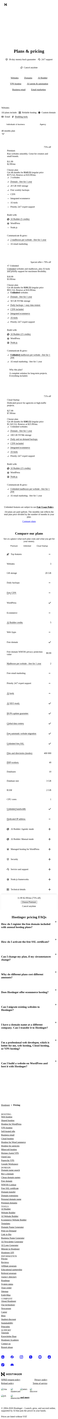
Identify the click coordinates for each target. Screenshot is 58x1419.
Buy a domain (7, 1174)
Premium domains (9, 1203)
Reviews (5, 1262)
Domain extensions (9, 1195)
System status (7, 1284)
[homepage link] (6, 5)
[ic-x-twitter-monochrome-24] (30, 1357)
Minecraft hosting (9, 1149)
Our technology (8, 1305)
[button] (29, 925)
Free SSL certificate (10, 1188)
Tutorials (5, 1333)
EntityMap (6, 1295)
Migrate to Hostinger (10, 1249)
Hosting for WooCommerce (13, 1142)
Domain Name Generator (12, 1227)
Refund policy (7, 1383)
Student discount (8, 1319)
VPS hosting (6, 1128)
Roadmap (5, 1280)
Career (4, 1312)
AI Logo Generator (9, 1245)
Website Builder (8, 1212)
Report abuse (7, 1347)
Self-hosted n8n (8, 1131)
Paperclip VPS (7, 1160)
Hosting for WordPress (11, 1124)
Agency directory (9, 1277)
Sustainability (7, 1323)
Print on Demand (8, 1231)
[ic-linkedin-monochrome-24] (3, 1357)
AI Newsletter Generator (12, 1241)
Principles (5, 1326)
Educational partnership (11, 1269)
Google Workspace (9, 1164)
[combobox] (29, 133)
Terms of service (40, 1383)
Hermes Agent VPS (10, 1153)
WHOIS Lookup (8, 1185)
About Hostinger (8, 1301)
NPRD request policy (10, 1379)
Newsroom (6, 1308)
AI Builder (6, 1209)
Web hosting (6, 1117)
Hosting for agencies (10, 1146)
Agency (43, 124)
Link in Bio (6, 1234)
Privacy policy (40, 1379)
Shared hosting (7, 1120)
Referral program (8, 1273)
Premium (14, 546)
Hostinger (5, 1105)
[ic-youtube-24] (40, 1357)
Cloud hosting (7, 1138)
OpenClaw (6, 1157)
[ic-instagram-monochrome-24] (21, 1357)
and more (24, 1397)
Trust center (6, 1288)
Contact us (6, 1343)
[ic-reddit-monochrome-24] (49, 1357)
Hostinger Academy (10, 1340)
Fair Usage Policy (45, 507)
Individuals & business (15, 124)
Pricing (4, 1259)
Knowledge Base (8, 1336)
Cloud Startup (42, 546)
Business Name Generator (12, 1238)
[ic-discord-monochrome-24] (12, 1364)
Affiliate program (8, 1266)
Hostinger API (7, 1252)
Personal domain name (11, 1199)
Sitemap (4, 1291)
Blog (3, 1316)
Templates (5, 1223)
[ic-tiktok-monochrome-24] (3, 1364)
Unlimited (27, 546)
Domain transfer (8, 1192)
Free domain (6, 1181)
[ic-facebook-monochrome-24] (12, 1357)
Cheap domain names (10, 1177)
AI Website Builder (9, 1216)
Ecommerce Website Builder (13, 1220)
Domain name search (10, 1170)
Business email (7, 1135)
